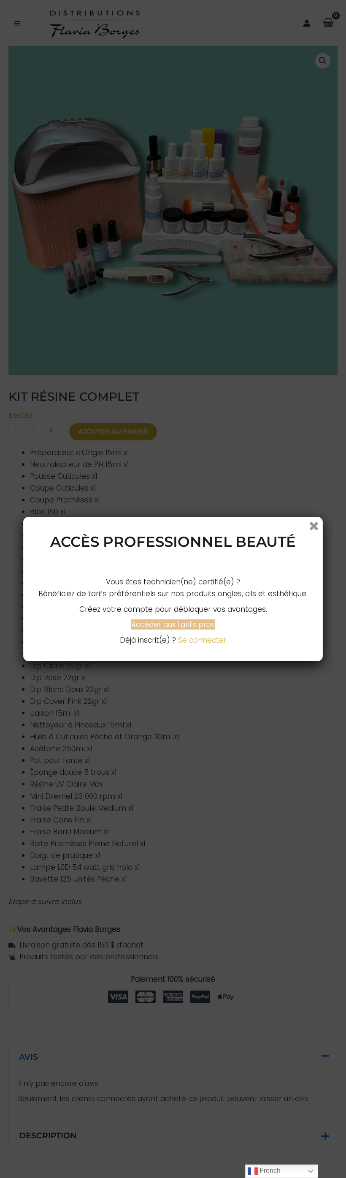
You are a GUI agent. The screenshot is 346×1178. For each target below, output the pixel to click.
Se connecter (202, 640)
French (269, 1170)
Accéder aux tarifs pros (173, 624)
